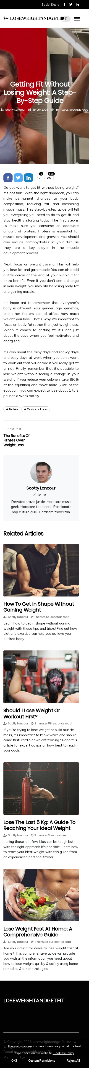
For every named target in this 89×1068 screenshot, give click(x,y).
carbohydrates (37, 409)
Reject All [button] (73, 1060)
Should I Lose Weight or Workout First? (31, 713)
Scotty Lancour (15, 110)
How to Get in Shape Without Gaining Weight (38, 606)
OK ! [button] (14, 1060)
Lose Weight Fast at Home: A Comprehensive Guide (37, 931)
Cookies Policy (63, 1053)
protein (13, 409)
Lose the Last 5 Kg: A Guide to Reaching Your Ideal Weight (39, 825)
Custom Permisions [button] (41, 1060)
